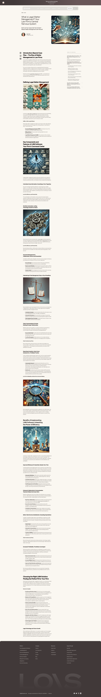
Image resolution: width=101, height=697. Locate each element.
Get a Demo (70, 8)
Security (68, 648)
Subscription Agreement (71, 650)
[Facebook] (74, 693)
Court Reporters (38, 650)
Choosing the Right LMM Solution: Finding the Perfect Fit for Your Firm (73, 87)
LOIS (38, 8)
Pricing (59, 8)
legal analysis (45, 240)
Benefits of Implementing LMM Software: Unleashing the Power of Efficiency (73, 84)
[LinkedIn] (80, 693)
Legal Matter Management (35, 73)
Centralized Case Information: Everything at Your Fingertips (74, 66)
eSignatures (22, 660)
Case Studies (53, 654)
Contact (36, 654)
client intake (40, 239)
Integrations (53, 652)
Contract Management (24, 654)
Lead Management (23, 650)
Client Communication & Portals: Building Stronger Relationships (74, 77)
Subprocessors (70, 656)
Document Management (24, 652)
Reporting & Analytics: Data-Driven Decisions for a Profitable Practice (73, 80)
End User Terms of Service (72, 654)
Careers (36, 648)
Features (52, 650)
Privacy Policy (69, 652)
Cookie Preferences (70, 660)
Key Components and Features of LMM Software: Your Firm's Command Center (74, 63)
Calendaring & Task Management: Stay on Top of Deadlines (74, 74)
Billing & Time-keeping (24, 658)
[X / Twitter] (76, 693)
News (36, 658)
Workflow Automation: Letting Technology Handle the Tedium (73, 69)
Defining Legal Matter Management (74, 59)
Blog (25, 12)
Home (22, 12)
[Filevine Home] (27, 8)
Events (36, 652)
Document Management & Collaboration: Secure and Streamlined (74, 72)
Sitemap (50, 693)
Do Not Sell (69, 662)
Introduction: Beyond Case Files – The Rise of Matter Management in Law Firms (74, 57)
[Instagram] (78, 693)
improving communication (43, 500)
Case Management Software (25, 648)
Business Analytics (23, 656)
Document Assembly (24, 662)
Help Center (53, 648)
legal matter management (32, 113)
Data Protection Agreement (72, 658)
